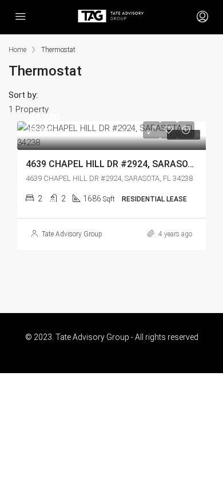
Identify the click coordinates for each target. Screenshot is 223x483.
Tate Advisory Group (72, 234)
